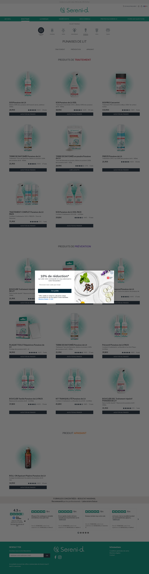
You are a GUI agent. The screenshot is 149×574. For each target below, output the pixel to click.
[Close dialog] (112, 273)
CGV (51, 299)
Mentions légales (43, 299)
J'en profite (55, 291)
